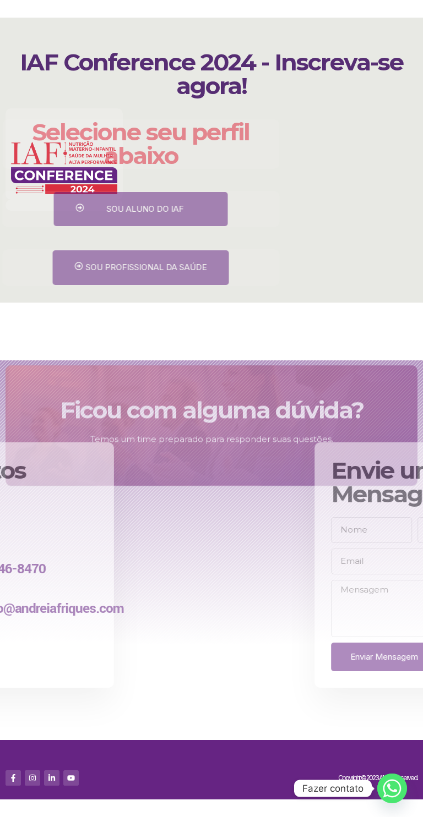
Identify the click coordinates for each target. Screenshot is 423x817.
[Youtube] (71, 778)
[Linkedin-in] (51, 778)
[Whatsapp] (392, 788)
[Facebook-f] (13, 778)
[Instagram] (32, 778)
